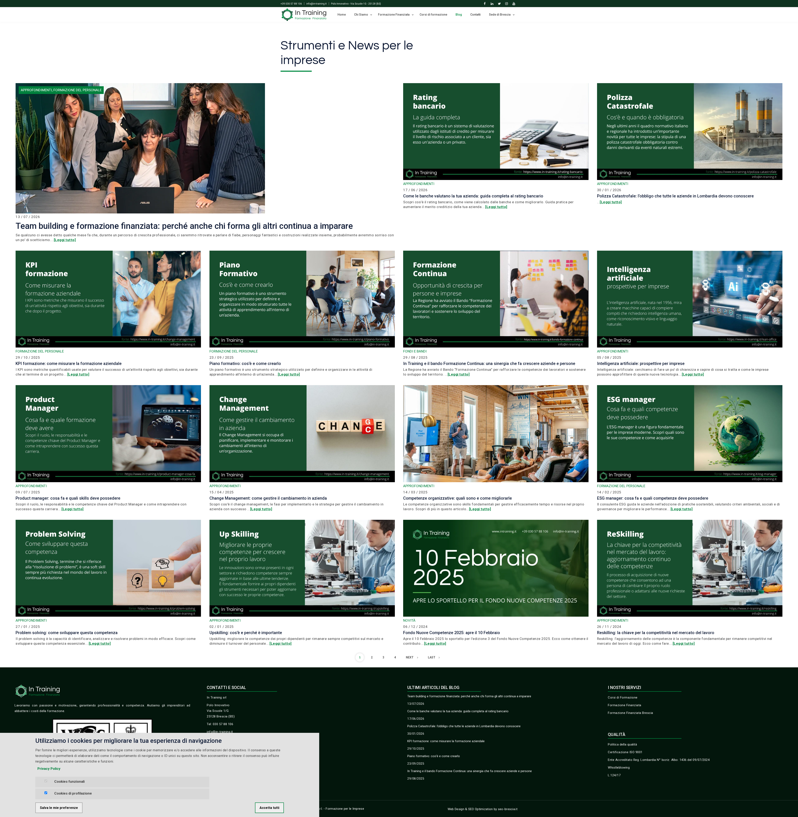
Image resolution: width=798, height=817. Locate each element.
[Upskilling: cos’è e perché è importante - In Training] (302, 568)
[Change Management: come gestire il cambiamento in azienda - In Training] (302, 433)
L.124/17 (614, 775)
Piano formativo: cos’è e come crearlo (433, 756)
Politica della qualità (622, 744)
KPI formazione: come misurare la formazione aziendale (446, 741)
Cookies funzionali (69, 781)
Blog (459, 14)
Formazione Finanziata (624, 705)
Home (341, 14)
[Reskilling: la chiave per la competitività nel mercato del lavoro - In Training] (689, 568)
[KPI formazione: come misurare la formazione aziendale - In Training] (108, 299)
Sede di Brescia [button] (500, 14)
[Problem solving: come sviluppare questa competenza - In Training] (108, 568)
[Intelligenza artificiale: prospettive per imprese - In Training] (689, 299)
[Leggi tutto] (65, 240)
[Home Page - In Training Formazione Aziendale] (304, 14)
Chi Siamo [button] (361, 14)
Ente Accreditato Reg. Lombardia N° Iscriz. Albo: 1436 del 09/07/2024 (658, 760)
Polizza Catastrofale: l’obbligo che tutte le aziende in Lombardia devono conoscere (464, 726)
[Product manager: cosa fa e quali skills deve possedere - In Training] (108, 433)
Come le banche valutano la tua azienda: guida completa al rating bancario (458, 711)
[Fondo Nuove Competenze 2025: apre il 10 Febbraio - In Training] (496, 568)
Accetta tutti (269, 808)
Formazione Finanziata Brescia (630, 713)
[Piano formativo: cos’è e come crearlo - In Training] (302, 299)
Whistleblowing (619, 767)
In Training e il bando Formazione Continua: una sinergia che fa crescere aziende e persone (469, 771)
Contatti (475, 14)
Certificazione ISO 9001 (625, 752)
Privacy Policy (48, 768)
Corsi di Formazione (623, 697)
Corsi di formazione (433, 14)
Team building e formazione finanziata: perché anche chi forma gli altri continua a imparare (469, 696)
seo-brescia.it (507, 809)
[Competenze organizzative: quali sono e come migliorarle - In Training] (496, 433)
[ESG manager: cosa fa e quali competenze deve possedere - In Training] (689, 433)
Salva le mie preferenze (59, 808)
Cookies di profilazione (73, 793)
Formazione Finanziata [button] (394, 14)
